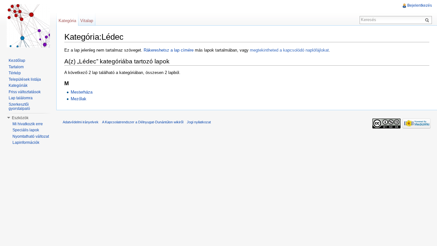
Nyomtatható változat (30, 136)
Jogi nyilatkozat (199, 122)
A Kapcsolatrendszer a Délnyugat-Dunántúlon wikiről (142, 122)
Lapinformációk (25, 142)
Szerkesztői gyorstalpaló (19, 106)
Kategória (67, 20)
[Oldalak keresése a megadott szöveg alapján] (428, 19)
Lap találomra (21, 98)
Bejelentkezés (419, 5)
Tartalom (16, 67)
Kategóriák (18, 85)
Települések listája (25, 79)
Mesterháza (81, 92)
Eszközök (20, 118)
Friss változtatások (25, 92)
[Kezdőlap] (28, 25)
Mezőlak (78, 98)
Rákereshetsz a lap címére (169, 50)
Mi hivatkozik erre (27, 124)
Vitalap (86, 20)
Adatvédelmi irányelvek (81, 122)
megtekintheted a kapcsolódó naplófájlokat (289, 50)
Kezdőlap (17, 60)
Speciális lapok (25, 130)
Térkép (15, 73)
